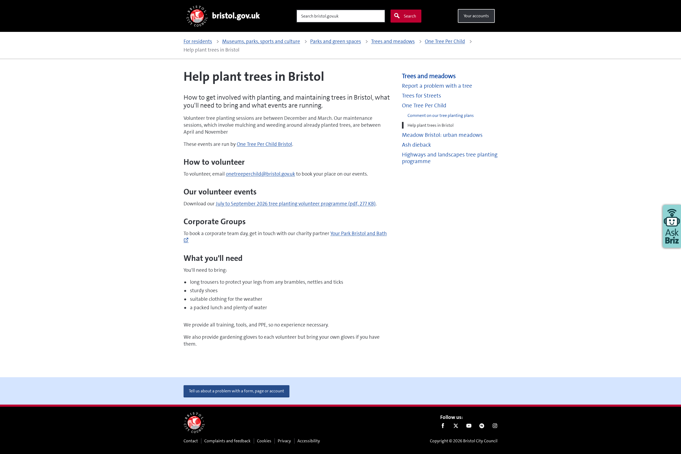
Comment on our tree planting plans (441, 115)
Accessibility (308, 441)
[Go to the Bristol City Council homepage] (194, 422)
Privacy (284, 441)
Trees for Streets (421, 95)
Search (410, 16)
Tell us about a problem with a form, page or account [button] (236, 391)
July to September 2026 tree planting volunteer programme (296, 203)
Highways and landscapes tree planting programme (449, 158)
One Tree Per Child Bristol (264, 144)
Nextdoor (481, 427)
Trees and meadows (429, 76)
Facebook (442, 427)
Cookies (264, 441)
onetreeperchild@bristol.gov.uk (260, 174)
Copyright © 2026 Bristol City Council (463, 441)
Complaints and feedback (227, 441)
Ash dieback (416, 145)
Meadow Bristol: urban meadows (442, 135)
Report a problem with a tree (437, 86)
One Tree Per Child (424, 105)
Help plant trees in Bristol (431, 125)
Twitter (455, 427)
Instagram (494, 427)
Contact (191, 441)
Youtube (468, 427)
